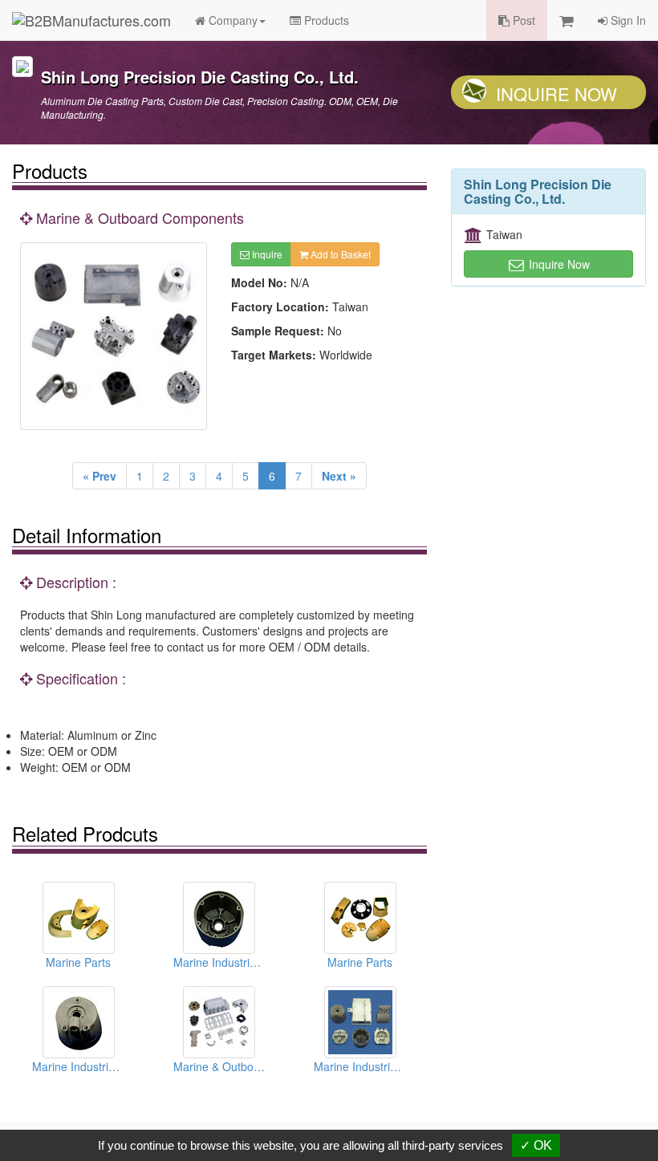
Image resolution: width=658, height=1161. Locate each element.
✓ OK (536, 1145)
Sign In (626, 20)
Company (231, 20)
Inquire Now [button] (558, 264)
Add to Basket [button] (339, 254)
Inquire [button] (266, 254)
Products (325, 20)
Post (522, 20)
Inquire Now (556, 93)
